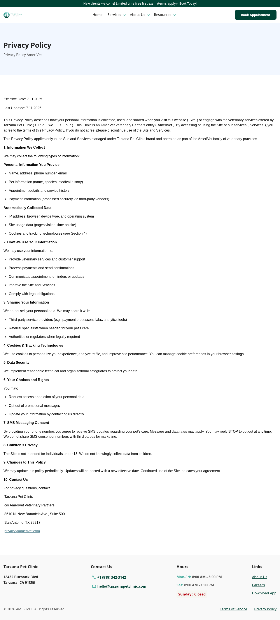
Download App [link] (264, 593)
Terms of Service (233, 609)
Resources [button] (162, 14)
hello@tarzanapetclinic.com (121, 586)
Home (98, 14)
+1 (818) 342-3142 (111, 577)
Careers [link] (258, 585)
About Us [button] (137, 14)
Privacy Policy (265, 609)
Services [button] (114, 14)
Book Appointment (255, 15)
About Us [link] (259, 576)
